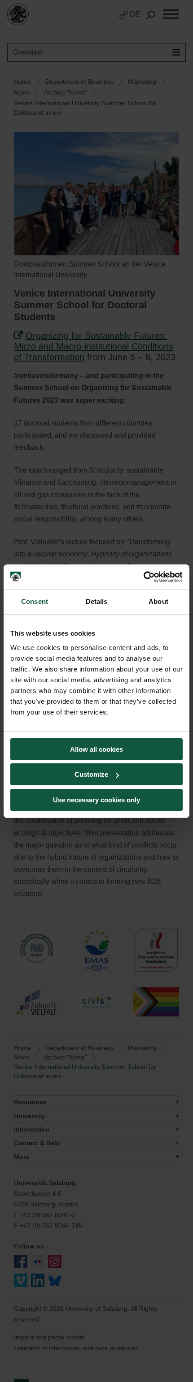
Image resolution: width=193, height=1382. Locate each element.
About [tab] (158, 601)
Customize (91, 774)
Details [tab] (97, 601)
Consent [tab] (34, 601)
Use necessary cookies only (96, 800)
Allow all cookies (96, 749)
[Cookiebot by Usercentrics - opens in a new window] (143, 577)
